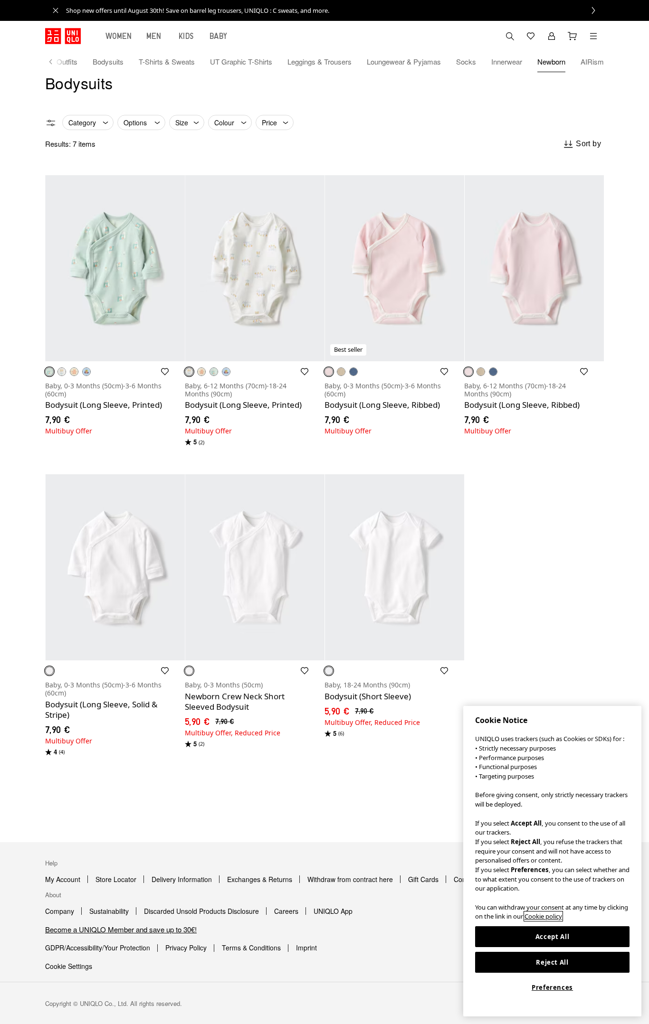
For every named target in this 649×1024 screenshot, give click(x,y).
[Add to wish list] (164, 371)
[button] (115, 268)
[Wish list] (530, 36)
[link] (335, 10)
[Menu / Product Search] (593, 36)
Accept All (552, 936)
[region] (552, 861)
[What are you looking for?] (509, 36)
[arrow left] (55, 61)
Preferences (552, 987)
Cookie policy (543, 916)
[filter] (50, 123)
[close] (55, 10)
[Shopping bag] (572, 36)
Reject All (552, 962)
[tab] (118, 36)
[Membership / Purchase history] (551, 36)
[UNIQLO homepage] (63, 36)
